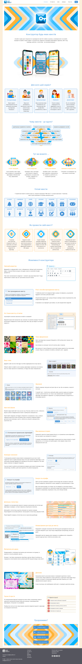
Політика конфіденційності (9, 654)
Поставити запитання (41, 642)
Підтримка (54, 653)
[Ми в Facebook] (55, 656)
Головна (46, 1)
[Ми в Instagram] (57, 656)
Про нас (70, 1)
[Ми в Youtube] (59, 656)
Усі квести (52, 1)
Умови (4, 656)
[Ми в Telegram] (52, 656)
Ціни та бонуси (41, 632)
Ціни (58, 1)
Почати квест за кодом (57, 650)
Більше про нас (42, 637)
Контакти (29, 657)
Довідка (64, 1)
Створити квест (41, 627)
